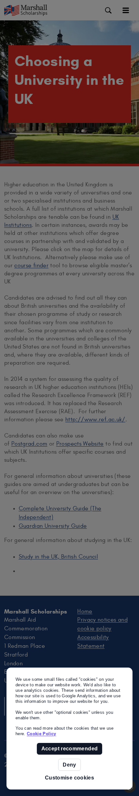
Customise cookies (69, 777)
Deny (69, 765)
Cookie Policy (41, 733)
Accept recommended (69, 748)
